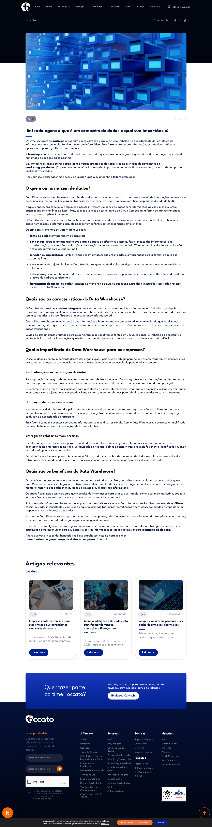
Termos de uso (87, 775)
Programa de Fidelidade (87, 765)
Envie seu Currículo (123, 695)
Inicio (37, 6)
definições (105, 824)
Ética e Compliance (90, 779)
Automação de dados (118, 783)
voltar (33, 20)
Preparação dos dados (119, 755)
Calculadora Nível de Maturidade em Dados (92, 758)
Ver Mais (31, 571)
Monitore (139, 748)
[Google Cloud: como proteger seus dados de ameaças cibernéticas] (161, 595)
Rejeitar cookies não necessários (134, 822)
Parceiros (115, 6)
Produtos (97, 6)
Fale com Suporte (181, 7)
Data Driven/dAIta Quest (117, 769)
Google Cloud (114, 779)
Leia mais (39, 652)
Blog (164, 739)
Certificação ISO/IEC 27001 (91, 796)
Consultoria (141, 744)
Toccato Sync (141, 764)
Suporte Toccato (143, 752)
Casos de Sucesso (171, 764)
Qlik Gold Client (143, 772)
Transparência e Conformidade (88, 789)
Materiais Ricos (169, 744)
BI (32, 119)
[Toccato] (25, 6)
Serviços (80, 6)
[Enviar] (59, 768)
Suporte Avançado (144, 739)
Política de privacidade (92, 770)
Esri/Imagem (114, 744)
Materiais (155, 6)
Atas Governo (169, 760)
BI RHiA (138, 776)
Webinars (166, 752)
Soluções (62, 6)
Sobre (49, 6)
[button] (175, 20)
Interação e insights (117, 775)
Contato (84, 748)
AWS (109, 739)
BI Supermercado (144, 768)
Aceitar (161, 822)
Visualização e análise (119, 759)
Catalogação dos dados (116, 749)
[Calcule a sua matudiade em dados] (7, 812)
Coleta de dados (116, 791)
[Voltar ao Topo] (204, 812)
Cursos (140, 6)
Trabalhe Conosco (89, 752)
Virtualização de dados (119, 763)
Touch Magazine (170, 756)
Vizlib (110, 787)
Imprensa (166, 748)
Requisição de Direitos (91, 783)
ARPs (129, 6)
